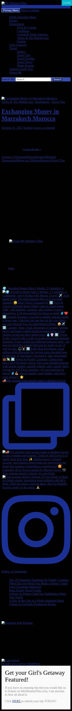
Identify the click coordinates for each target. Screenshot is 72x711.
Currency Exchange (14, 157)
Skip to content (30, 10)
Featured (41, 157)
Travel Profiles (26, 58)
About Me (15, 72)
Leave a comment (44, 127)
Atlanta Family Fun (21, 69)
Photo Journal (25, 65)
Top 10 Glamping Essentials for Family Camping (39, 580)
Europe (21, 41)
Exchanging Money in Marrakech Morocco (30, 115)
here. (11, 268)
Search (6, 6)
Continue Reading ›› (32, 149)
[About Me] (26, 241)
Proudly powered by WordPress (21, 663)
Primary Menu (11, 10)
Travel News (24, 62)
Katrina (28, 127)
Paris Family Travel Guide (25, 590)
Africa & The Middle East (33, 38)
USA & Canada (26, 27)
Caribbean (23, 31)
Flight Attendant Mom (22, 17)
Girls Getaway (18, 44)
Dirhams (31, 157)
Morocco (45, 160)
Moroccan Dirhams (28, 160)
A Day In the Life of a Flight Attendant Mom (36, 600)
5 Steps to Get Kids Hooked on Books (32, 604)
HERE (16, 701)
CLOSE (66, 3)
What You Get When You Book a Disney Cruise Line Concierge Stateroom (38, 585)
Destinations (16, 24)
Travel (13, 48)
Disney (13, 20)
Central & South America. (32, 34)
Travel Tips (24, 55)
